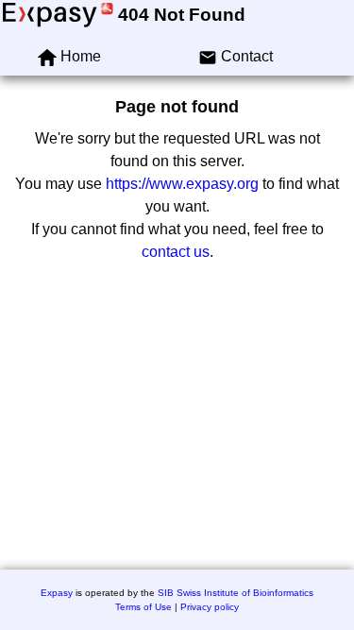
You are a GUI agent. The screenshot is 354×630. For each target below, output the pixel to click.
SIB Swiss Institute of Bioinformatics (235, 592)
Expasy (57, 592)
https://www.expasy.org (182, 184)
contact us (176, 252)
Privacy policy (209, 607)
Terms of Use (143, 607)
